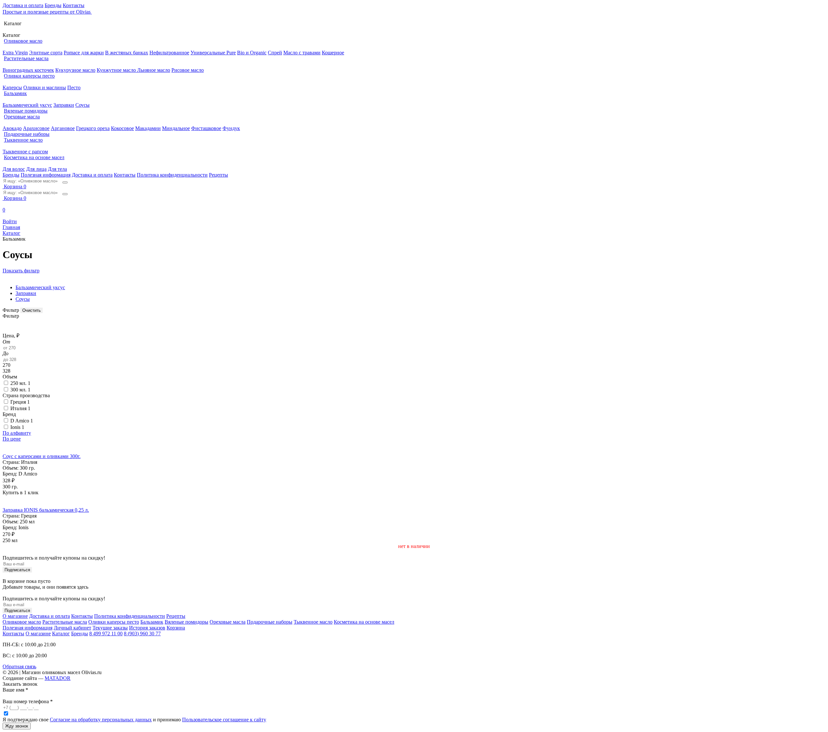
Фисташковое (206, 128)
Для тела (57, 169)
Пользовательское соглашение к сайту (224, 719)
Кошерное (333, 52)
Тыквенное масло (23, 140)
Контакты (73, 5)
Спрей (275, 52)
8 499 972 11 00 (106, 633)
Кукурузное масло (75, 70)
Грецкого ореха (93, 128)
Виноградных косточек (28, 70)
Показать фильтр (21, 270)
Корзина (176, 627)
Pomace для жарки (84, 52)
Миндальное (176, 128)
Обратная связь (19, 666)
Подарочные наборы (26, 134)
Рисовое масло (187, 70)
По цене (12, 439)
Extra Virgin (15, 52)
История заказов (147, 627)
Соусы (82, 105)
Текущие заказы (110, 627)
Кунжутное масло (117, 70)
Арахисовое (36, 128)
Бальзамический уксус (27, 105)
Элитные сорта (45, 52)
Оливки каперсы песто (29, 76)
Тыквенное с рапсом (25, 151)
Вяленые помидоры (26, 111)
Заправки (63, 105)
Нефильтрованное (169, 52)
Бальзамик (15, 93)
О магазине (15, 616)
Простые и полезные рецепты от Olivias (47, 12)
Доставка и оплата (23, 5)
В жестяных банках (126, 52)
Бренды (53, 5)
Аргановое (63, 128)
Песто (74, 87)
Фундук (231, 128)
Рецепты (218, 175)
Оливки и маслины (44, 87)
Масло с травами (302, 52)
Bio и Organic (252, 52)
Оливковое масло (23, 41)
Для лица (36, 169)
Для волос (14, 169)
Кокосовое (122, 128)
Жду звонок (16, 726)
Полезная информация (46, 175)
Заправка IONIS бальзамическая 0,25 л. (46, 510)
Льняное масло (153, 70)
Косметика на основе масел (34, 157)
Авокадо (12, 128)
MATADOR (58, 678)
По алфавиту (17, 433)
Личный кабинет (72, 627)
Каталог (61, 633)
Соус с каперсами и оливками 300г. (42, 456)
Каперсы (12, 87)
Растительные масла (26, 58)
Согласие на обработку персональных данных (101, 719)
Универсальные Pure (213, 52)
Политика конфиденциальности (172, 175)
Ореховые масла (22, 116)
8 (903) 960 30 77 (142, 633)
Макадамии (148, 128)
